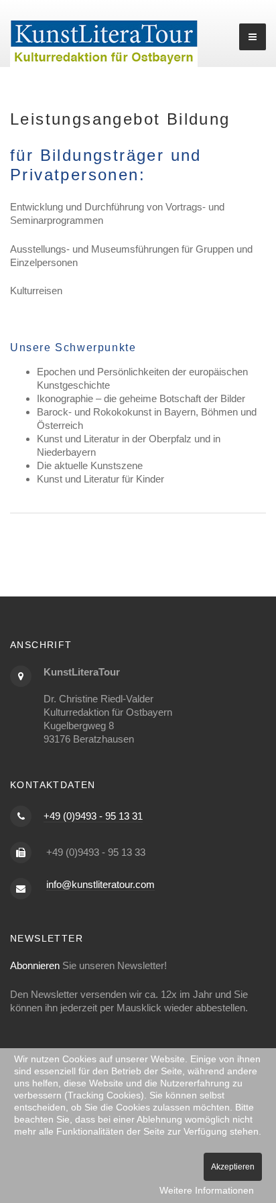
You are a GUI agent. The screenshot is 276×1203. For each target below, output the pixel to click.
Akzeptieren (233, 1167)
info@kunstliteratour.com (100, 884)
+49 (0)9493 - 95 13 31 (93, 816)
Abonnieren (35, 965)
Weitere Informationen (206, 1190)
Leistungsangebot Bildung (120, 119)
